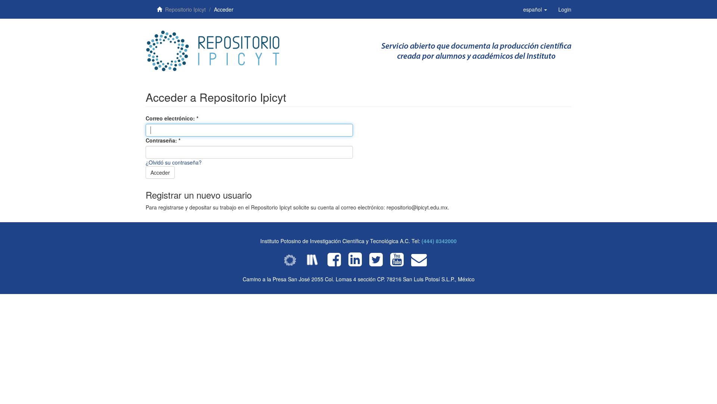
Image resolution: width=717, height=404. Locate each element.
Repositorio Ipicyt (185, 9)
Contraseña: (162, 140)
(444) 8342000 (439, 241)
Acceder (160, 172)
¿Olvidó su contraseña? (174, 162)
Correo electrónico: (171, 118)
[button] (535, 9)
